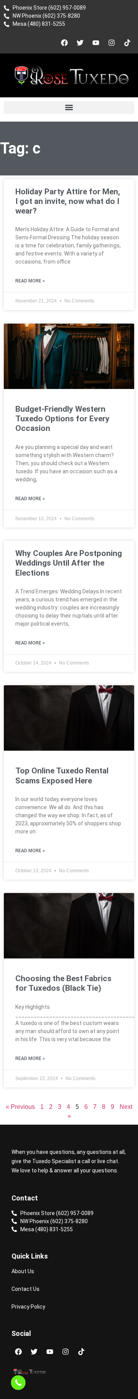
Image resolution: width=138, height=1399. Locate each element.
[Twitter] (80, 43)
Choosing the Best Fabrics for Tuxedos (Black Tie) (63, 983)
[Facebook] (64, 43)
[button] (69, 107)
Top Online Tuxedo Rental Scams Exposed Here (61, 775)
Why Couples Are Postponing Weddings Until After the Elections (68, 563)
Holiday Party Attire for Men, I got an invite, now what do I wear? (67, 201)
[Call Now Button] (18, 1382)
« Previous (20, 1107)
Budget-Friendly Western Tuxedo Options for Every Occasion (62, 418)
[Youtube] (96, 43)
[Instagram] (111, 43)
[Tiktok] (127, 43)
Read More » (30, 281)
